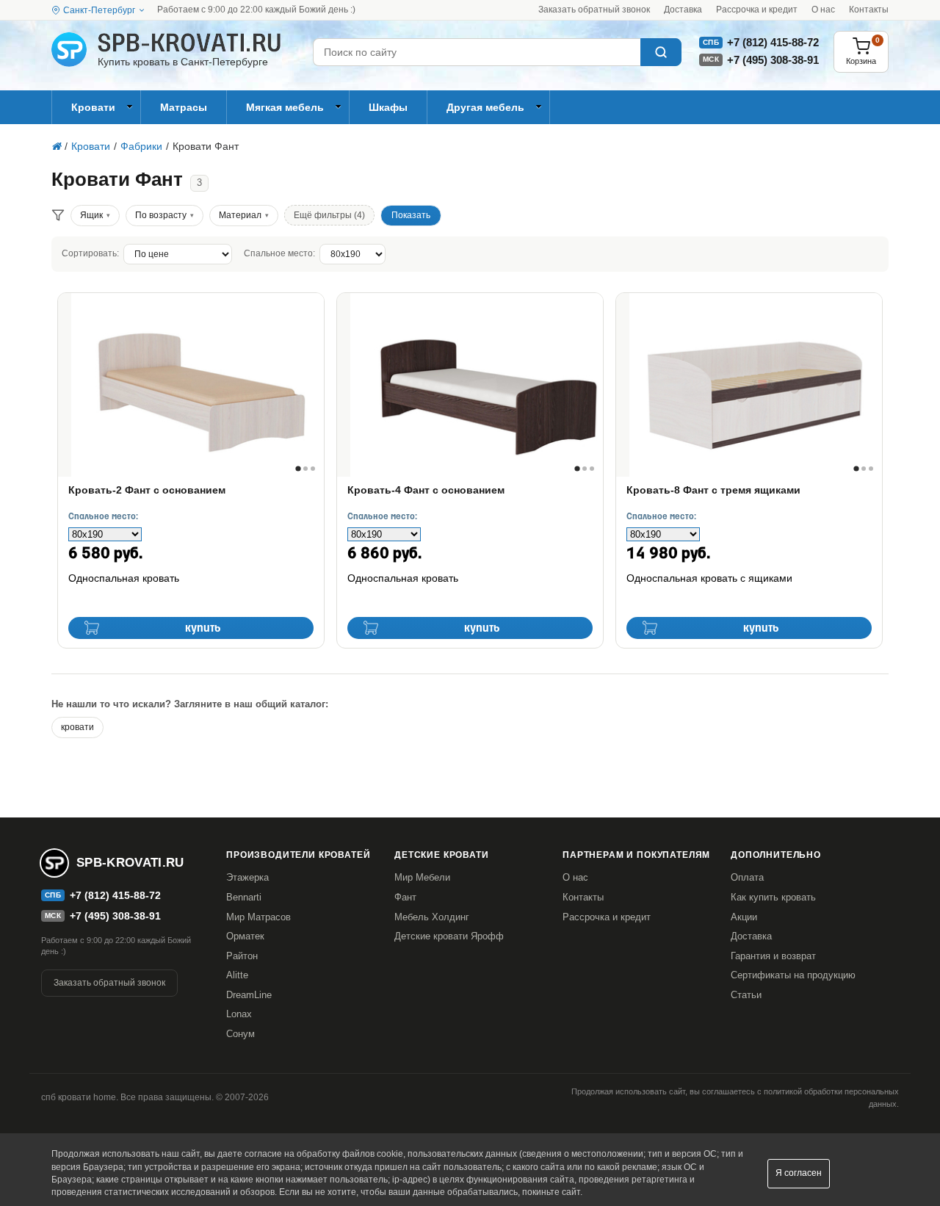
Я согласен (799, 1173)
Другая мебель (485, 107)
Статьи (746, 994)
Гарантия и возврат (773, 955)
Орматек (245, 936)
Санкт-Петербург (99, 10)
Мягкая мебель (285, 107)
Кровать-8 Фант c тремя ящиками (713, 490)
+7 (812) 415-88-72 (773, 42)
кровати (77, 727)
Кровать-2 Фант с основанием (146, 490)
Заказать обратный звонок (594, 9)
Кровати (93, 107)
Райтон (242, 955)
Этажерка (247, 877)
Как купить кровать (773, 897)
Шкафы (388, 107)
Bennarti (243, 897)
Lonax (239, 1013)
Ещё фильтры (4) (329, 215)
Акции (744, 916)
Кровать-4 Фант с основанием (426, 490)
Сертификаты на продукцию (793, 975)
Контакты (869, 9)
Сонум (240, 1033)
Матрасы (183, 107)
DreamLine (249, 994)
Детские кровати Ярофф (449, 936)
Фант (405, 897)
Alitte (237, 975)
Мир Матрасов (258, 916)
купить (203, 628)
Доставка (683, 9)
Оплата (747, 877)
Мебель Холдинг (431, 916)
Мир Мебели (422, 877)
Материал (240, 215)
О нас (823, 9)
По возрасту (161, 215)
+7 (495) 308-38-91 (773, 60)
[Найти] (661, 52)
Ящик (91, 215)
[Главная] (56, 146)
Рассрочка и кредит (757, 9)
